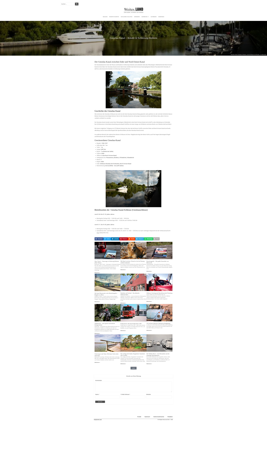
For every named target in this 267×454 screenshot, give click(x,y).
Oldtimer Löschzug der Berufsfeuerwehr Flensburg (159, 293)
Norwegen (145, 16)
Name (97, 394)
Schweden (153, 16)
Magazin (105, 16)
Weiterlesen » (97, 272)
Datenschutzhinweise (158, 416)
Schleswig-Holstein (126, 16)
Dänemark (137, 16)
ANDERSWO (161, 16)
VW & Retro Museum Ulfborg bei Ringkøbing (158, 323)
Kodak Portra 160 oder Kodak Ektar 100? (131, 323)
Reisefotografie (114, 16)
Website (148, 394)
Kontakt (139, 416)
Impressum (147, 416)
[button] (99, 238)
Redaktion (170, 416)
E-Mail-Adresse (125, 394)
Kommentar (98, 380)
